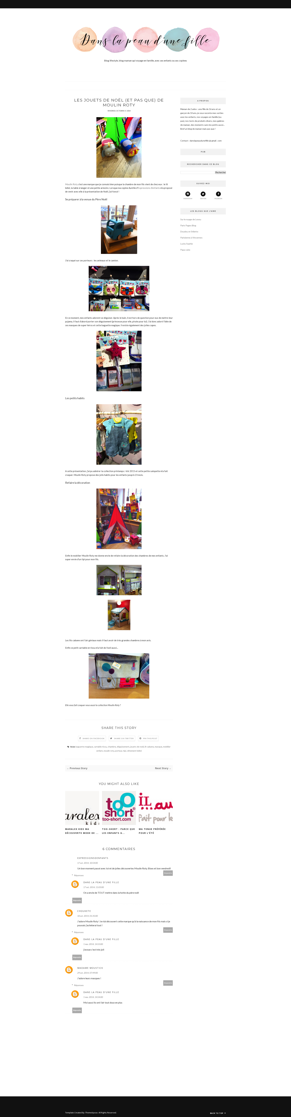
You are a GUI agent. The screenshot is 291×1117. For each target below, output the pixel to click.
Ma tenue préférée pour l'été (152, 831)
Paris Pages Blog (188, 225)
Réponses (79, 875)
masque (158, 746)
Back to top (217, 1113)
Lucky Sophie (186, 243)
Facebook (218, 198)
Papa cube (185, 249)
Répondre (168, 873)
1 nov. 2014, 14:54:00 (93, 997)
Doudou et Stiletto (189, 231)
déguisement (123, 746)
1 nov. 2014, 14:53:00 (93, 944)
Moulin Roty (71, 184)
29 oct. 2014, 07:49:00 (87, 972)
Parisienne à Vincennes (191, 237)
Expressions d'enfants (149, 188)
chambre (112, 746)
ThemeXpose (91, 1112)
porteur (118, 750)
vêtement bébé (134, 750)
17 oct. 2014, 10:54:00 (87, 863)
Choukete (84, 911)
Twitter (203, 198)
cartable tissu (100, 746)
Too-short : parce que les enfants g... (118, 831)
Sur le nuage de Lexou (190, 219)
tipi (124, 750)
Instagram (187, 198)
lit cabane (149, 746)
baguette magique (84, 746)
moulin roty (109, 750)
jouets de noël (137, 746)
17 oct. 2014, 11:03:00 (93, 887)
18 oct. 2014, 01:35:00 (87, 916)
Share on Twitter (124, 738)
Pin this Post (150, 738)
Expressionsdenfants (92, 858)
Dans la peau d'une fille (101, 882)
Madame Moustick (90, 967)
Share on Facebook (94, 738)
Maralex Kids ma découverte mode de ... (82, 831)
